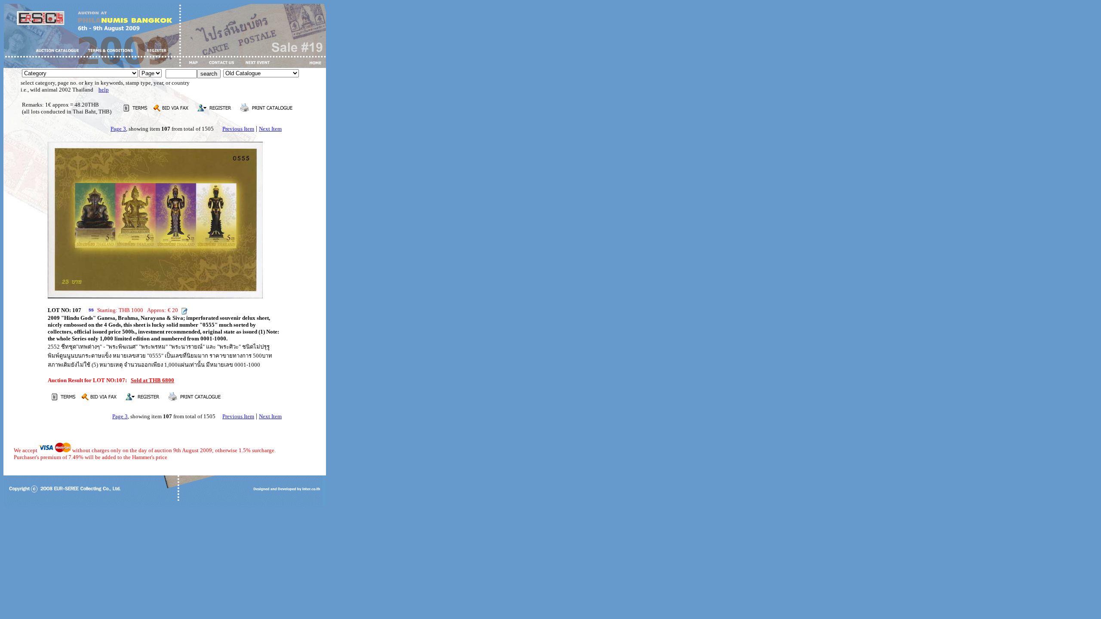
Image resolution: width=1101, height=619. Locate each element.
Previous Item (238, 129)
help (103, 89)
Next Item (270, 129)
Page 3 (118, 129)
